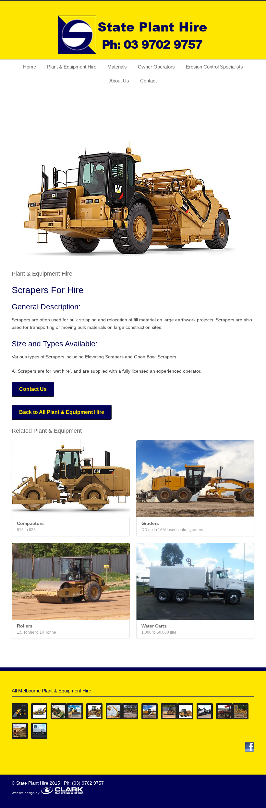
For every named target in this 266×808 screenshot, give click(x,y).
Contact (148, 80)
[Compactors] (71, 478)
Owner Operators (156, 66)
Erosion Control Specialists (214, 66)
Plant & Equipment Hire (71, 66)
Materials (117, 66)
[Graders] (195, 478)
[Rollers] (71, 581)
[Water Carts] (195, 581)
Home (29, 66)
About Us (119, 80)
